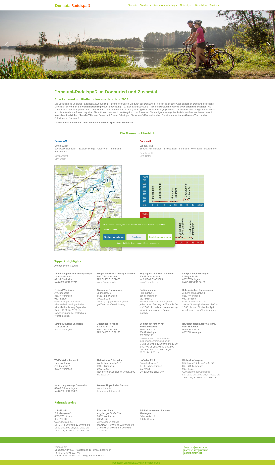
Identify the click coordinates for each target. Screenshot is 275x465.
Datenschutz (191, 450)
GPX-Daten (60, 159)
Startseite (132, 5)
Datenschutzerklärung (140, 243)
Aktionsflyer (186, 5)
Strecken (145, 5)
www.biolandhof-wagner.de (196, 372)
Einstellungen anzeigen (160, 237)
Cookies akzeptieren (113, 237)
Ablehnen (136, 237)
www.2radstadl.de (63, 422)
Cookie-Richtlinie (123, 243)
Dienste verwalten (110, 230)
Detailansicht (61, 156)
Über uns (189, 447)
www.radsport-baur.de (108, 422)
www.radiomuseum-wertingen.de (156, 301)
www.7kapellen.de (106, 282)
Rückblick (200, 5)
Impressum (154, 243)
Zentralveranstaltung (164, 5)
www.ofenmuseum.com (194, 301)
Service (213, 5)
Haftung (203, 450)
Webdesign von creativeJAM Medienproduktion (136, 463)
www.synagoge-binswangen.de (113, 301)
